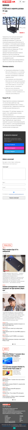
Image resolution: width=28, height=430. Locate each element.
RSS (20, 421)
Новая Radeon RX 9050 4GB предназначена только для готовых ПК (13, 393)
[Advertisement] (14, 216)
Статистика (6, 420)
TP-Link (4, 5)
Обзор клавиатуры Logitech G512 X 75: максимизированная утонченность (14, 329)
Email (4, 187)
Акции (21, 417)
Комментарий (6, 167)
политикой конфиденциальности (16, 194)
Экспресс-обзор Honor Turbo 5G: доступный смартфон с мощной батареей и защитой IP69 (13, 398)
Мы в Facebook (11, 144)
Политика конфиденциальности (10, 422)
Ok (14, 428)
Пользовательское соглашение (10, 421)
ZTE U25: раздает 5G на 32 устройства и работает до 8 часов (13, 380)
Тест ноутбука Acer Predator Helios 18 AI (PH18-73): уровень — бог (14, 342)
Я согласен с (13, 194)
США (7, 5)
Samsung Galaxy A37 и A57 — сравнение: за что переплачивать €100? (12, 338)
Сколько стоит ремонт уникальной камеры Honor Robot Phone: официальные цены (13, 389)
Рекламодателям (8, 417)
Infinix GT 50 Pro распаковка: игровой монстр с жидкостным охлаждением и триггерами (11, 333)
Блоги (20, 419)
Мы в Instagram (11, 148)
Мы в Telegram (11, 151)
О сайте (6, 416)
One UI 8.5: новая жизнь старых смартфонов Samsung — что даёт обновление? (13, 324)
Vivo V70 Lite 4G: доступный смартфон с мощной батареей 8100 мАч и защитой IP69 (13, 384)
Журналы (21, 420)
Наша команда (7, 418)
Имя (4, 182)
